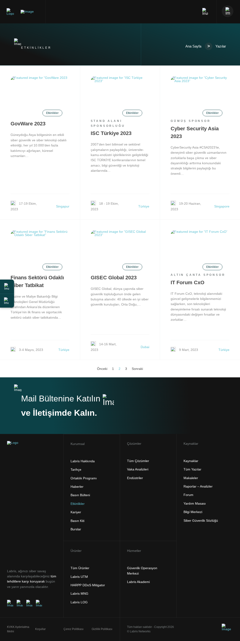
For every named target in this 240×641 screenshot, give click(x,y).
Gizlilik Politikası (102, 629)
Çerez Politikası (73, 629)
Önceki (102, 368)
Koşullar (40, 629)
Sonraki (137, 368)
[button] (7, 287)
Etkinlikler (52, 113)
